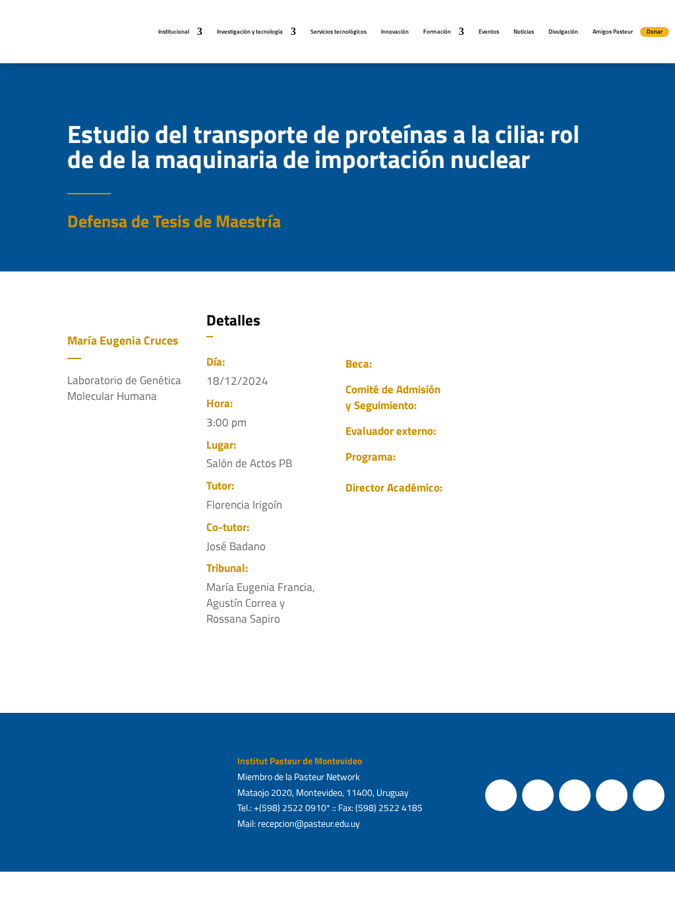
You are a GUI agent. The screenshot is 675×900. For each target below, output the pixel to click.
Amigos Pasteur (613, 31)
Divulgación (563, 31)
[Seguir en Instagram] (575, 795)
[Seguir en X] (538, 795)
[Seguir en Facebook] (501, 795)
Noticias (524, 31)
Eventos (489, 31)
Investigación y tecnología (250, 31)
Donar (654, 31)
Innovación (395, 31)
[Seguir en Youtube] (612, 795)
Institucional (173, 31)
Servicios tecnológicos (338, 31)
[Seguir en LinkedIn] (648, 795)
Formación (437, 31)
